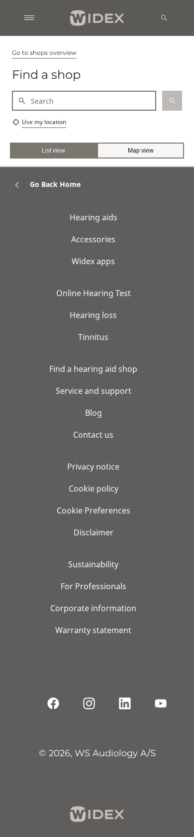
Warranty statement (93, 630)
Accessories (93, 239)
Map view (141, 150)
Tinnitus (93, 337)
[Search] (164, 18)
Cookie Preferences (93, 510)
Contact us (93, 434)
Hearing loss (93, 315)
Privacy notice (93, 466)
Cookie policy (93, 488)
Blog (93, 412)
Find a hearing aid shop (93, 368)
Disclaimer (93, 532)
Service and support (93, 390)
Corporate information (93, 608)
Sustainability (93, 564)
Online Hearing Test (93, 293)
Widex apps (93, 261)
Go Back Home (55, 184)
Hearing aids (93, 217)
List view (53, 150)
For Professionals (93, 586)
